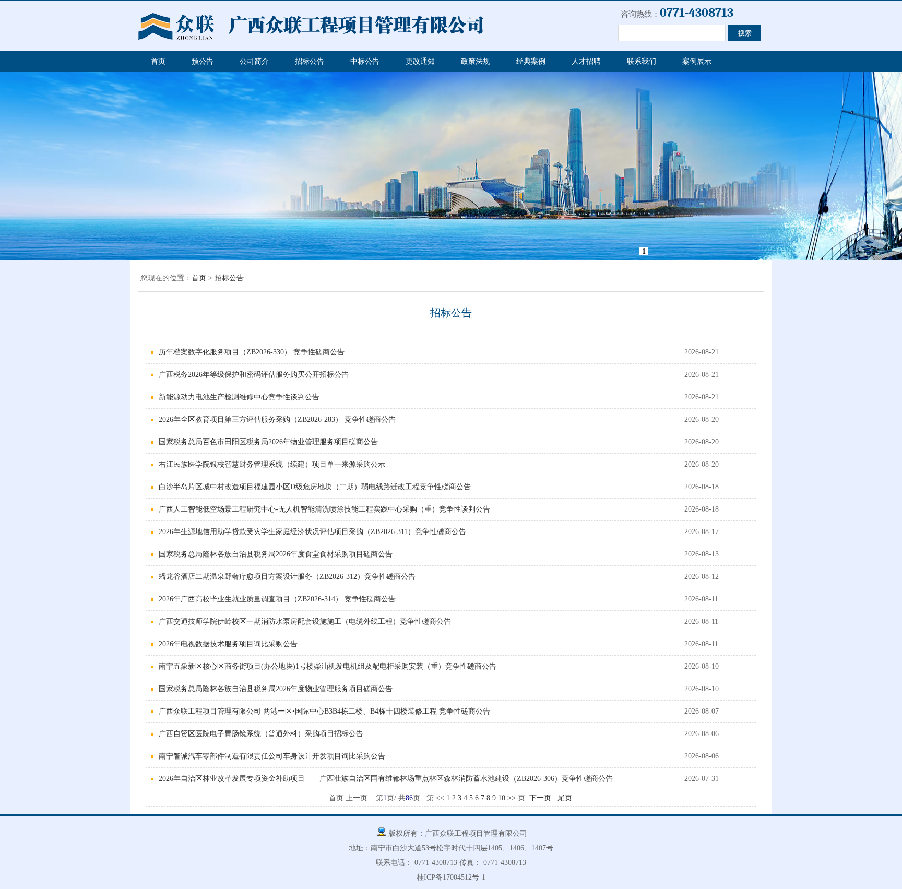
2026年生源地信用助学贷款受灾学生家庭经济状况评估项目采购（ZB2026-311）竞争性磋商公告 (312, 532)
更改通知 (420, 61)
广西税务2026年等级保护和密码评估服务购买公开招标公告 (254, 374)
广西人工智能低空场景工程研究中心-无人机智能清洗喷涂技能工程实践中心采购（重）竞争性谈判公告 (324, 509)
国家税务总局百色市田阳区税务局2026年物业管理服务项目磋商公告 (268, 442)
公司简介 (254, 61)
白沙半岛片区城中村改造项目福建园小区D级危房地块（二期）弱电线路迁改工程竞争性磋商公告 (315, 487)
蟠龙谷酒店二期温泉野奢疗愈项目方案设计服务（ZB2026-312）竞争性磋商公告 (287, 576)
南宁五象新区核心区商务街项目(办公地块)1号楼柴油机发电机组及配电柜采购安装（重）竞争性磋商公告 (327, 666)
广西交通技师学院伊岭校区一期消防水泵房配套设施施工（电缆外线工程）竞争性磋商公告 (305, 621)
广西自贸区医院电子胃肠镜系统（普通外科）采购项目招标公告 (261, 734)
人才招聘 (586, 61)
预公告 (202, 61)
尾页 (564, 798)
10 (501, 798)
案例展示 (696, 61)
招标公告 (309, 61)
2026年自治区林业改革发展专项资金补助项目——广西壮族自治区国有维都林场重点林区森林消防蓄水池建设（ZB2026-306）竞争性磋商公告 (386, 779)
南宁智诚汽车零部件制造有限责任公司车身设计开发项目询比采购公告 (272, 756)
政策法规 (475, 61)
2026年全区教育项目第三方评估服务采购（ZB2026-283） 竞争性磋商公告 (277, 419)
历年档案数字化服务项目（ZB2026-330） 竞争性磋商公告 (252, 352)
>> (511, 798)
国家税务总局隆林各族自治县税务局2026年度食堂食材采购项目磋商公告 (276, 554)
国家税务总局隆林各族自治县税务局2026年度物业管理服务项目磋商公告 (276, 689)
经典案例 (530, 61)
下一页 (540, 798)
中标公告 (364, 61)
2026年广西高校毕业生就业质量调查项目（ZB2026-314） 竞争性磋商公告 (277, 599)
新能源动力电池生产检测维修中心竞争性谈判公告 (239, 397)
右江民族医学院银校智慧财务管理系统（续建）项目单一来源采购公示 (272, 464)
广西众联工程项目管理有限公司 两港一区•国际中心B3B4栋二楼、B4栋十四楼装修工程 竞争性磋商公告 (324, 711)
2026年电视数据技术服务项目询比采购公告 (228, 644)
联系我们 (641, 61)
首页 (158, 61)
